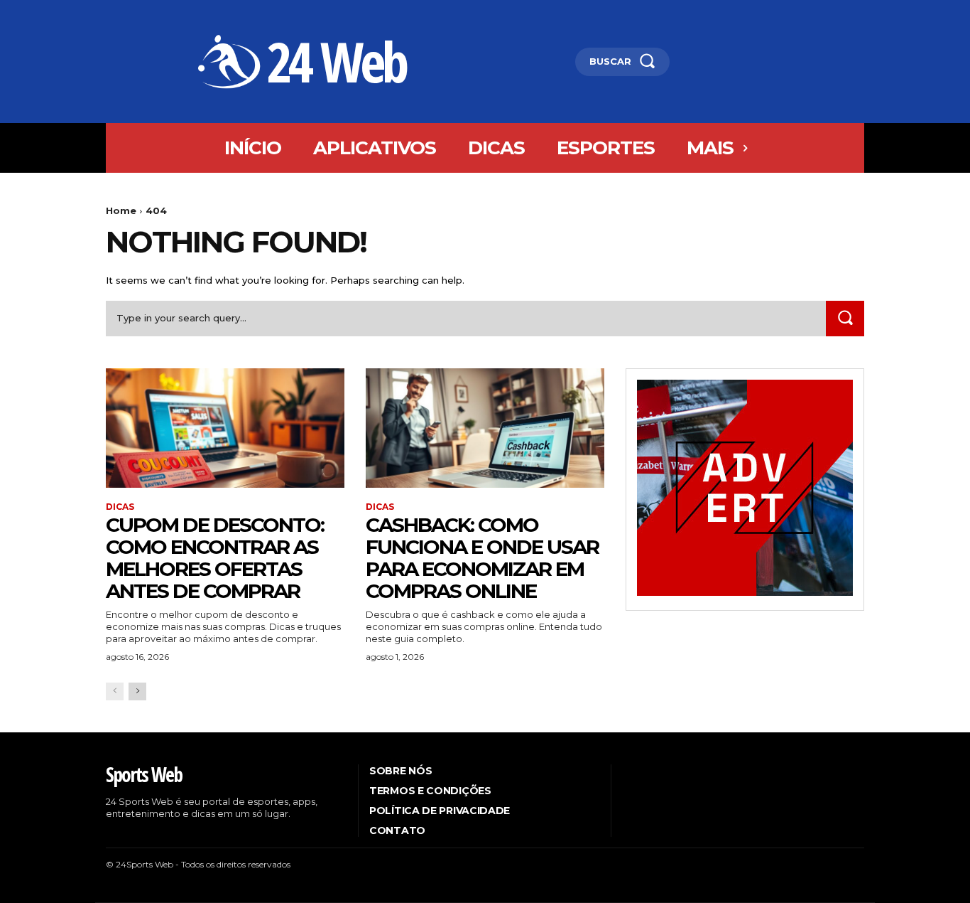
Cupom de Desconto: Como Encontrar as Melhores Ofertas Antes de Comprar (215, 557)
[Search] (845, 318)
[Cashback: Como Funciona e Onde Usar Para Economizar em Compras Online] (485, 428)
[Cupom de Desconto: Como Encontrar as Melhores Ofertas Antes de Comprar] (225, 428)
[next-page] (137, 691)
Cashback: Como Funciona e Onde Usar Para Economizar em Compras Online (482, 557)
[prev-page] (115, 691)
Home (121, 210)
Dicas (120, 507)
